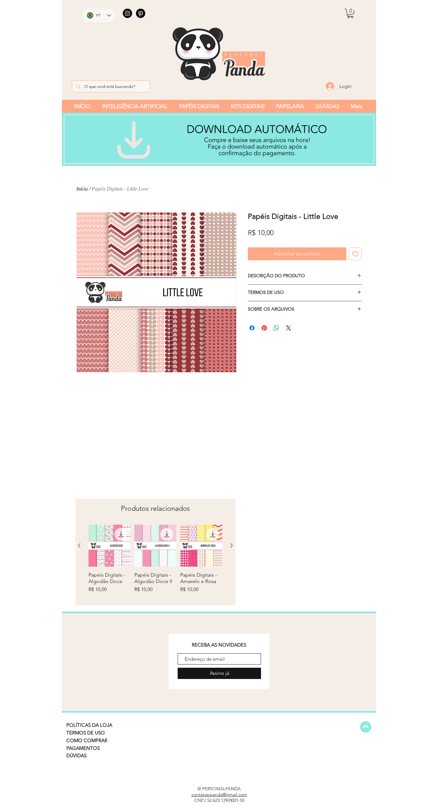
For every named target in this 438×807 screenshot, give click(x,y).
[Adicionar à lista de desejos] (355, 254)
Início (82, 189)
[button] (350, 13)
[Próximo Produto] (231, 545)
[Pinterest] (140, 13)
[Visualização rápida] (109, 546)
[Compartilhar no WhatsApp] (276, 328)
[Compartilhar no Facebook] (252, 328)
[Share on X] (288, 328)
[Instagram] (127, 13)
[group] (155, 562)
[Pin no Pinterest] (264, 328)
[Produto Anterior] (79, 545)
